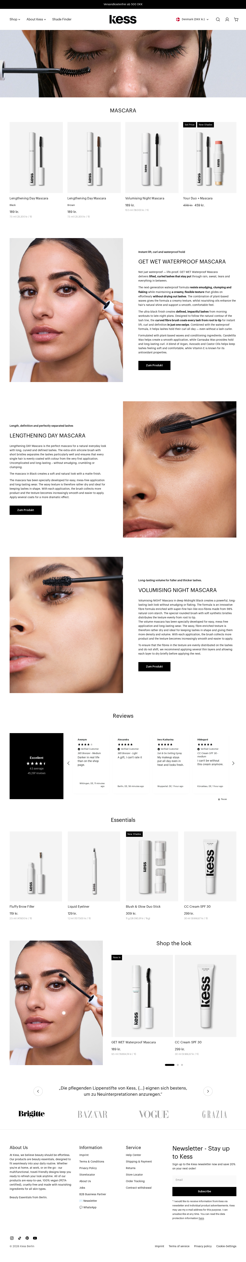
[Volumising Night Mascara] (152, 157)
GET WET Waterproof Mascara (133, 1042)
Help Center (133, 1155)
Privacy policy (203, 1246)
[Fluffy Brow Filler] (36, 866)
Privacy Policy (88, 1168)
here (201, 1218)
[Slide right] (208, 1091)
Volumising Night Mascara (144, 198)
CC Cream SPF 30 (197, 906)
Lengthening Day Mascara (29, 198)
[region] (150, 763)
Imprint (84, 1155)
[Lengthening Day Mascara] (36, 157)
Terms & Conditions (91, 1161)
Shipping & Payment (139, 1161)
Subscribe (204, 1191)
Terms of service (179, 1246)
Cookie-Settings (226, 1246)
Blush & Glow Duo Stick (143, 906)
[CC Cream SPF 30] (210, 866)
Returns (130, 1168)
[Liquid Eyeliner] (94, 866)
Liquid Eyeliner (79, 906)
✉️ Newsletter (88, 1201)
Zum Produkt (154, 365)
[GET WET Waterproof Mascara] (142, 996)
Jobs (82, 1188)
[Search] (218, 19)
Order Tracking (135, 1181)
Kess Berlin (27, 1246)
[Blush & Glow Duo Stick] (152, 866)
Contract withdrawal (139, 1188)
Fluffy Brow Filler (22, 906)
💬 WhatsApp (87, 1207)
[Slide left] (38, 1091)
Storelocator (87, 1174)
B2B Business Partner (92, 1194)
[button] (68, 763)
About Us (85, 1181)
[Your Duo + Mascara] (209, 157)
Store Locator (134, 1174)
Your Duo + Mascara (198, 198)
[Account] (227, 19)
